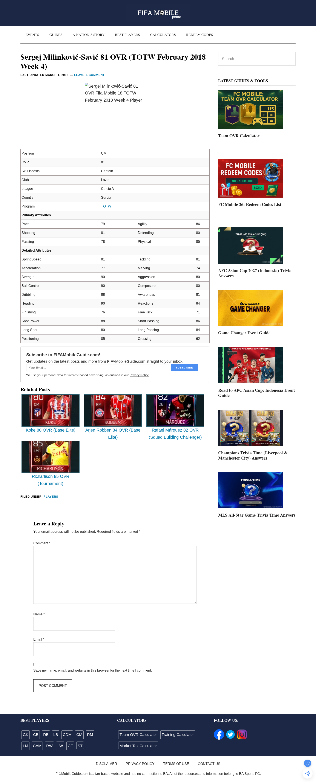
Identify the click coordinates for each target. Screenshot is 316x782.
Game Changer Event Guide (244, 333)
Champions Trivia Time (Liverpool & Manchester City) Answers (253, 455)
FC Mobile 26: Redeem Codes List (249, 204)
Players (51, 496)
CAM (37, 746)
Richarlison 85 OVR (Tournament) (50, 480)
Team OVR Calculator (238, 136)
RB (46, 734)
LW (60, 746)
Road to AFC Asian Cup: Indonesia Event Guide (256, 392)
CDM (67, 734)
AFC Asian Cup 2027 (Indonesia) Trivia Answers (254, 273)
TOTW (106, 206)
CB (35, 734)
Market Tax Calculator (138, 746)
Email (38, 639)
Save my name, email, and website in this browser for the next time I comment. (92, 670)
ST (80, 746)
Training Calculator (178, 734)
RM (90, 734)
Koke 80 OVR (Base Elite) (50, 430)
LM (25, 746)
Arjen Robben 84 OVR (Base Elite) (112, 434)
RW (49, 746)
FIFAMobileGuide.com (158, 13)
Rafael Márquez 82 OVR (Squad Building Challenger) (175, 434)
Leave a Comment (89, 75)
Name (39, 614)
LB (55, 734)
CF (70, 746)
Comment (41, 543)
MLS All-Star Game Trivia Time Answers (257, 515)
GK (25, 734)
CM (79, 734)
